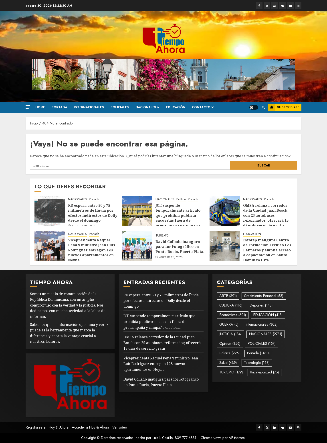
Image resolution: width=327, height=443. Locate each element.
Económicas (232, 314)
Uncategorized (264, 372)
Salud (228, 362)
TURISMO (162, 235)
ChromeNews (211, 437)
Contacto (201, 107)
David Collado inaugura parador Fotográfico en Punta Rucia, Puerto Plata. (179, 246)
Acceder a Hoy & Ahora (90, 427)
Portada (59, 107)
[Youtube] (290, 5)
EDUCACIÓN (175, 107)
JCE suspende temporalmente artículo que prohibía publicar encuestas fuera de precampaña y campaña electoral (177, 218)
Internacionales (89, 107)
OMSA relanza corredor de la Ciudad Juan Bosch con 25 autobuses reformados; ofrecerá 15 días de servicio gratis (266, 215)
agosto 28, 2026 (83, 226)
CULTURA (230, 305)
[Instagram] (298, 5)
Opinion (229, 343)
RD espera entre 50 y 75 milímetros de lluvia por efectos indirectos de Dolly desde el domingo (92, 213)
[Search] (263, 107)
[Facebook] (259, 5)
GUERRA (228, 324)
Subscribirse (288, 107)
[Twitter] (267, 5)
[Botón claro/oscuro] (253, 107)
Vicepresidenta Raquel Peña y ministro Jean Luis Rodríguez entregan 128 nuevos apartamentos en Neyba (91, 250)
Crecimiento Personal (263, 295)
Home (40, 107)
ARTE (228, 295)
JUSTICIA (230, 334)
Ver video (119, 427)
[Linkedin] (274, 5)
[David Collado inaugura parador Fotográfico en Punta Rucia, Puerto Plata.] (137, 246)
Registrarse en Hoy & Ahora (47, 427)
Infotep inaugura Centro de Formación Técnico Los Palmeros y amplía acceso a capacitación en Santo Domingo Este (267, 250)
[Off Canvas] (28, 107)
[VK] (282, 5)
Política (181, 199)
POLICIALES (120, 107)
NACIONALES (145, 107)
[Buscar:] (130, 165)
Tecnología (257, 362)
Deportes (261, 305)
